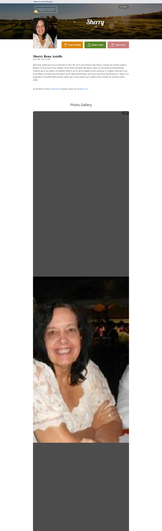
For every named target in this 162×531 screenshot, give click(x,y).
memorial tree (55, 89)
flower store (84, 89)
